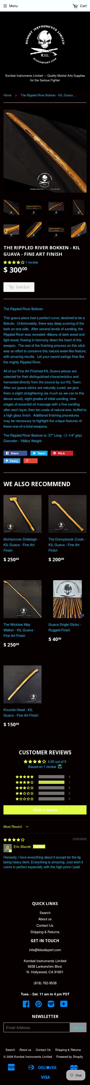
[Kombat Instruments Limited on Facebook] (26, 1005)
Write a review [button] (45, 809)
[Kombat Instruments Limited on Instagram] (51, 1005)
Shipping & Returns (45, 931)
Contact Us (45, 925)
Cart (83, 5)
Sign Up (78, 1027)
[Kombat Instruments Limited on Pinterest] (38, 1005)
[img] (13, 839)
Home (7, 95)
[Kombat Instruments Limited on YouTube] (64, 1005)
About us (45, 918)
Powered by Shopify (69, 1056)
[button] (14, 262)
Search (45, 912)
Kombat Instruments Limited (33, 1056)
